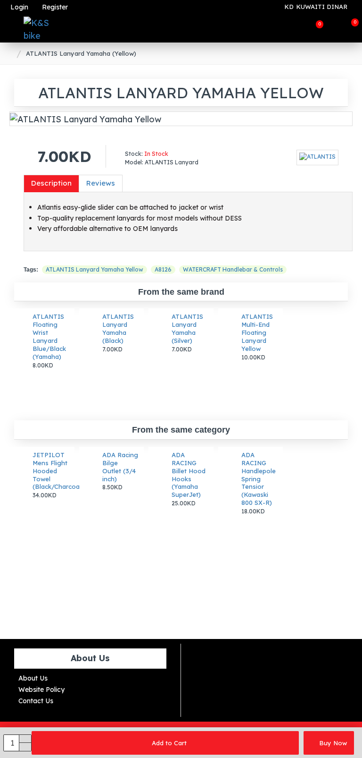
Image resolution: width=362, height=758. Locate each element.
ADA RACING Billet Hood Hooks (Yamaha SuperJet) (189, 474)
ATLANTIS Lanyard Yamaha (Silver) (187, 328)
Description (51, 183)
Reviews (100, 183)
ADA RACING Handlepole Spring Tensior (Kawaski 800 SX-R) (258, 478)
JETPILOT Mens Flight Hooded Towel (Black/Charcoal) (51, 471)
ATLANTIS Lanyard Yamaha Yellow (94, 269)
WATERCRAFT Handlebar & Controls (233, 269)
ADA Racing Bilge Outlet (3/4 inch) (120, 467)
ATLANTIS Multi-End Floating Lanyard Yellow (257, 332)
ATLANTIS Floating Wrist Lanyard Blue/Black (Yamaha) (49, 336)
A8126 (163, 269)
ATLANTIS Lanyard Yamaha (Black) (118, 328)
